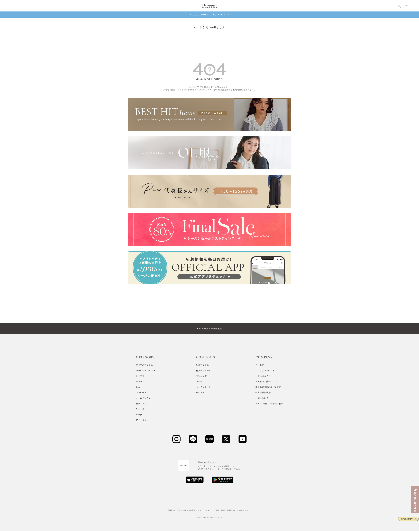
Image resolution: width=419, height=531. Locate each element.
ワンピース (141, 392)
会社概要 (259, 365)
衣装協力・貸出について (267, 381)
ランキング (201, 376)
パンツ (139, 381)
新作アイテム (202, 365)
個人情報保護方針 (264, 392)
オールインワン (143, 398)
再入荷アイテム (203, 370)
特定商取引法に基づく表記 (268, 387)
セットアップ (142, 404)
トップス (140, 376)
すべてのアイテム (144, 365)
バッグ (139, 414)
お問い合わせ (261, 398)
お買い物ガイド (262, 376)
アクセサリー (142, 420)
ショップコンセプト (265, 370)
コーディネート (203, 387)
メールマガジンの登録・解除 (269, 404)
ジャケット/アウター (146, 370)
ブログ (199, 381)
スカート (140, 387)
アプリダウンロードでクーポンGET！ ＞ (209, 14)
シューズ (140, 409)
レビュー (200, 392)
